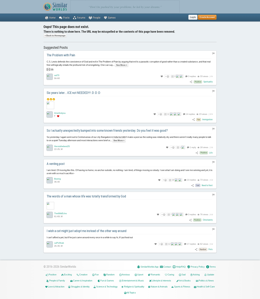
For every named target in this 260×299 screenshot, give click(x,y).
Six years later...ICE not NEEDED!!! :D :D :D (73, 93)
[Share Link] (191, 82)
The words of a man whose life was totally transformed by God (86, 196)
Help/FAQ (181, 266)
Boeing (57, 179)
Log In (193, 17)
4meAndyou (60, 113)
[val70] (50, 77)
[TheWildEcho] (50, 215)
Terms (212, 266)
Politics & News (206, 280)
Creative (83, 274)
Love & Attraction (56, 286)
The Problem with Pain (61, 55)
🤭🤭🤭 (51, 99)
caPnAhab (59, 243)
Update (210, 274)
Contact (167, 266)
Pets (211, 249)
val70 (56, 75)
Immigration (207, 119)
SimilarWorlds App (149, 266)
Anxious (126, 274)
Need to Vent (207, 185)
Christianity (208, 220)
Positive (52, 274)
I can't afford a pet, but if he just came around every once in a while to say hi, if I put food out (90, 237)
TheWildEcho (60, 213)
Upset (140, 274)
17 (191, 244)
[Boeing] (50, 180)
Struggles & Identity (80, 286)
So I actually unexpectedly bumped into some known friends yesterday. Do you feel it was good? (107, 130)
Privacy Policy (197, 266)
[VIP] (58, 116)
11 (168, 114)
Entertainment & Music (132, 280)
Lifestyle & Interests (161, 280)
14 (190, 114)
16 (173, 180)
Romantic (155, 274)
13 (191, 180)
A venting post (56, 164)
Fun (96, 274)
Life (211, 153)
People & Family (57, 280)
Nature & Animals (159, 286)
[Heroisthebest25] (50, 148)
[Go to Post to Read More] (130, 205)
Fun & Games (107, 280)
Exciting (67, 274)
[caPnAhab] (50, 244)
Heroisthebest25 (62, 146)
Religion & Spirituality (134, 286)
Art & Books (185, 280)
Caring (170, 274)
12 (169, 244)
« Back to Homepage (55, 35)
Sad (183, 274)
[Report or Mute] (213, 53)
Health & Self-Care (205, 286)
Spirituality (208, 82)
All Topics (131, 292)
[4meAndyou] (50, 115)
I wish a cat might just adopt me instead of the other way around (87, 231)
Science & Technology (107, 286)
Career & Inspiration (82, 280)
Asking (196, 274)
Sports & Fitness (182, 286)
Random (110, 274)
